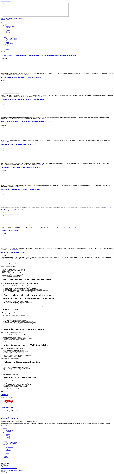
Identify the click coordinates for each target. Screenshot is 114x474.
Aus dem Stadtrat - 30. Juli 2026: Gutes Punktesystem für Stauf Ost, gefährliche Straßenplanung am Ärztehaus (38, 55)
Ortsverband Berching (10, 26)
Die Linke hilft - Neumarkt (11, 38)
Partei (4, 25)
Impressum (8, 48)
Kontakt (5, 44)
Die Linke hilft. (7, 407)
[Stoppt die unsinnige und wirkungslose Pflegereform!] (57, 156)
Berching (8, 30)
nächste (3, 260)
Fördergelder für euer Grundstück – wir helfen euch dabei (20, 167)
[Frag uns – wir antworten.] (57, 241)
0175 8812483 (4, 466)
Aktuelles (5, 24)
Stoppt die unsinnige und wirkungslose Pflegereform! (18, 144)
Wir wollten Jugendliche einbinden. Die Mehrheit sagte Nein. (21, 77)
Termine (5, 36)
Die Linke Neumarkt (5, 19)
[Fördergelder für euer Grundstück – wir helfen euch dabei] (57, 178)
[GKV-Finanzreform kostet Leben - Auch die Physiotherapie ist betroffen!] (57, 133)
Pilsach (7, 31)
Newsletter (8, 45)
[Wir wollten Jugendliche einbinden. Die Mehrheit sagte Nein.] (57, 88)
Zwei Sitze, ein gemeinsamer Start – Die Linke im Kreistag (20, 189)
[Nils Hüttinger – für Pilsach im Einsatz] (57, 220)
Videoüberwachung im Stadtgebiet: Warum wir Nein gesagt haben (23, 99)
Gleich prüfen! (4, 425)
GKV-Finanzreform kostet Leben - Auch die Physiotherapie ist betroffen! (25, 121)
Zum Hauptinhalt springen (6, 1)
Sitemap (7, 49)
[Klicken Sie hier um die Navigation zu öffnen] (1, 22)
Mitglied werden (9, 43)
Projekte (5, 37)
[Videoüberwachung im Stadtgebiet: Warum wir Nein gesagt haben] (57, 110)
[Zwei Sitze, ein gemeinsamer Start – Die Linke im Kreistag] (57, 200)
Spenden (7, 42)
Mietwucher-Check (9, 418)
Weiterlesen (26, 74)
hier (6, 414)
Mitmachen (5, 40)
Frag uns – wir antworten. (9, 230)
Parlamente (5, 29)
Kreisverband (8, 27)
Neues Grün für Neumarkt (11, 39)
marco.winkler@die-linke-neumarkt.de (9, 468)
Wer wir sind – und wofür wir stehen (13, 252)
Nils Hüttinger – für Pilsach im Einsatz (14, 210)
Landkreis (8, 34)
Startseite (5, 455)
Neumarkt (8, 33)
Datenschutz (8, 46)
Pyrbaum (8, 32)
